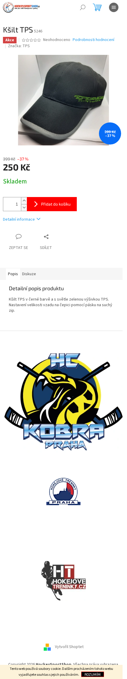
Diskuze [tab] (29, 274)
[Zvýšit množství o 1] (24, 200)
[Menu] (114, 7)
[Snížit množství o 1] (24, 207)
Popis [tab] (13, 274)
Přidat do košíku (56, 203)
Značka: (19, 46)
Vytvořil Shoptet (69, 647)
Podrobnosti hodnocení (93, 40)
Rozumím (92, 674)
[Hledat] (83, 7)
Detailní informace (19, 219)
